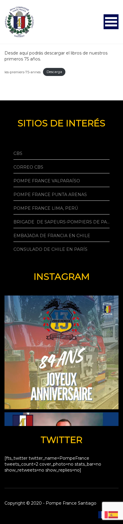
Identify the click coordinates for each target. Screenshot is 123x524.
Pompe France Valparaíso (46, 181)
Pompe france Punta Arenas (50, 194)
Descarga (54, 72)
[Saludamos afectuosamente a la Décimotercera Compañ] (61, 352)
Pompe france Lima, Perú (45, 208)
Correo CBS (28, 167)
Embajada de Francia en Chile (51, 235)
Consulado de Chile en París (50, 249)
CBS (17, 153)
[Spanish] (113, 514)
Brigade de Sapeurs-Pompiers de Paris (61, 222)
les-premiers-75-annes (22, 72)
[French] (103, 514)
